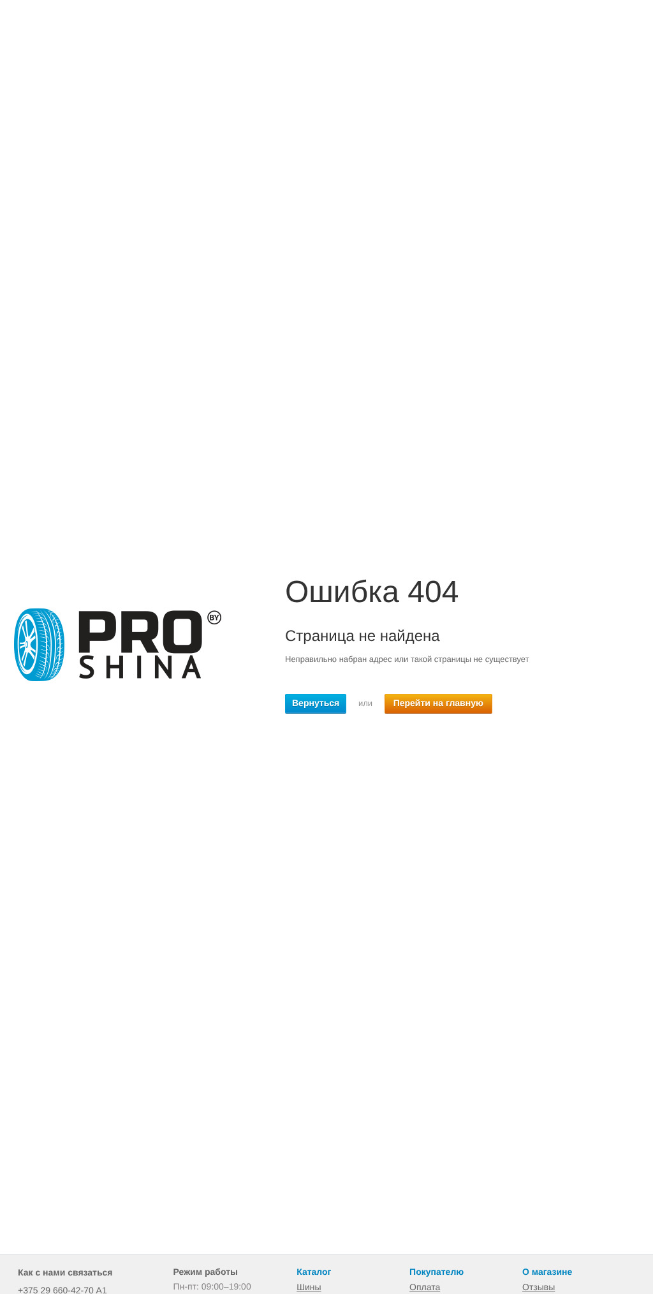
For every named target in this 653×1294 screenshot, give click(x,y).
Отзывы (538, 1287)
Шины (309, 1287)
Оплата (424, 1287)
